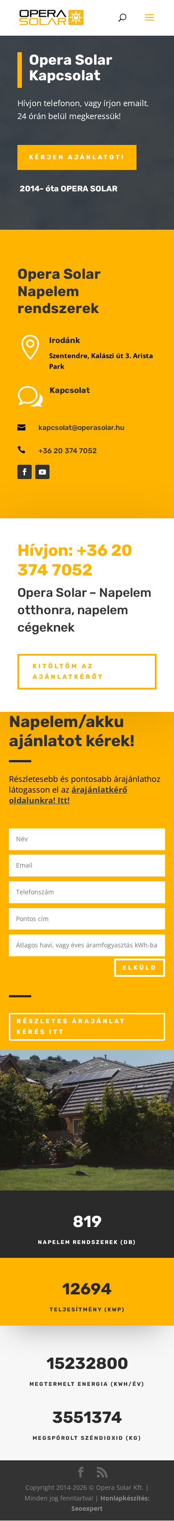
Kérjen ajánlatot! (77, 157)
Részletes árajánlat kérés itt (71, 1026)
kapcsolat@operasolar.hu (81, 427)
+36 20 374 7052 (67, 450)
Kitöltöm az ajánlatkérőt (68, 671)
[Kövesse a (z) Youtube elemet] (42, 472)
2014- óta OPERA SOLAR (68, 189)
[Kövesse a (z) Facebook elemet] (24, 472)
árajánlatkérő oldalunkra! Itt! (68, 795)
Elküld (139, 967)
